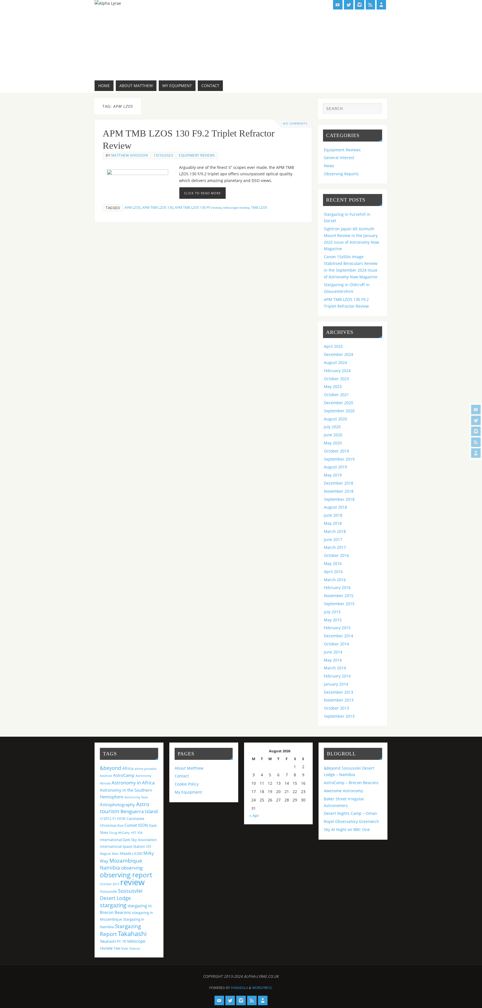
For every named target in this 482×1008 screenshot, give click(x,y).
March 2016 (335, 579)
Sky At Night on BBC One (347, 829)
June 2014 (333, 652)
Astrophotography (117, 804)
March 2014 (335, 668)
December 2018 (338, 483)
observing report (126, 874)
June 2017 (333, 539)
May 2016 (333, 563)
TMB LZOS (259, 207)
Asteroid (106, 776)
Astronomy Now (136, 797)
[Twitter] (476, 420)
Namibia (110, 867)
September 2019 (339, 459)
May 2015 (333, 619)
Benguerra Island (139, 811)
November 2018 (338, 491)
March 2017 (335, 547)
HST (133, 833)
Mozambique (125, 860)
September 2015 (339, 603)
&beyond (110, 768)
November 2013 (338, 700)
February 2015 (337, 627)
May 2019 (333, 475)
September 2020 (339, 410)
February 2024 (337, 370)
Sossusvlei (108, 891)
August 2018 (335, 507)
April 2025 (333, 346)
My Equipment (188, 792)
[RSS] (476, 442)
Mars (115, 854)
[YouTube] (476, 409)
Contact (182, 776)
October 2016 (336, 555)
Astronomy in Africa (133, 782)
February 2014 (337, 676)
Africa (127, 768)
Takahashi (132, 933)
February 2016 (337, 587)
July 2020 (332, 426)
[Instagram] (476, 431)
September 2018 (339, 499)
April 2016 (333, 571)
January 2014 (336, 684)
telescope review (236, 207)
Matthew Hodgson (129, 155)
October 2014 (336, 644)
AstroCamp (123, 775)
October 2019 (336, 451)
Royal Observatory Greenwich (351, 821)
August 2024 (335, 362)
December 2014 (338, 635)
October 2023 (336, 378)
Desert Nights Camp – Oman (350, 813)
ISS (148, 846)
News (329, 165)
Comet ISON (136, 825)
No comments (295, 123)
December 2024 (338, 354)
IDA (140, 833)
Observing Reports (341, 173)
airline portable (145, 769)
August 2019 (335, 467)
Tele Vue (121, 948)
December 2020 (338, 402)
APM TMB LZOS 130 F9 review (198, 207)
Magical (105, 854)
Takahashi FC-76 (113, 941)
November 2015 (338, 595)
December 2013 (338, 692)
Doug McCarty (119, 833)
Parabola (239, 987)
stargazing (113, 905)
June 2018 (333, 515)
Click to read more (202, 193)
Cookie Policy (187, 784)
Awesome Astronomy (343, 790)
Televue (134, 948)
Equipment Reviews (197, 155)
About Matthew (189, 768)
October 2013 (336, 708)
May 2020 (333, 443)
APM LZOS (132, 207)
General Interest (339, 157)
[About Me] (476, 453)
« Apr (254, 815)
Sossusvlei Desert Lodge (121, 894)
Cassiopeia (135, 818)
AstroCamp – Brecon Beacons (351, 782)
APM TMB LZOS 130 (157, 207)
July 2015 (332, 611)
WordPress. (262, 987)
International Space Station (122, 846)
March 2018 (335, 531)
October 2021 (336, 394)
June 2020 (333, 434)
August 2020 (335, 419)
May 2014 (333, 660)
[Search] (375, 110)
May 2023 (333, 386)
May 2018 (333, 523)
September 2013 (339, 716)
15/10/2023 (163, 155)
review (132, 882)
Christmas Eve (111, 825)
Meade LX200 (131, 853)
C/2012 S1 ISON (113, 818)
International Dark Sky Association (128, 839)
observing (132, 868)
